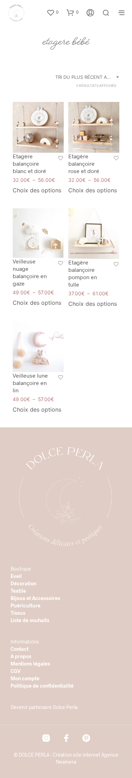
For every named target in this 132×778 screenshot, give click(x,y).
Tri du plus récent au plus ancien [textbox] (88, 77)
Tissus (18, 613)
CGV (16, 671)
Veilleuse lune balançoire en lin (30, 382)
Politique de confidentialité (42, 686)
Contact (20, 649)
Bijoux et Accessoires (35, 598)
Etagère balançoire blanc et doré (29, 163)
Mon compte (25, 678)
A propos (21, 656)
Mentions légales (30, 664)
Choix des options (37, 190)
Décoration (23, 583)
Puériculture (25, 605)
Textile (18, 591)
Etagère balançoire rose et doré (83, 163)
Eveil (16, 576)
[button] (52, 12)
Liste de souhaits (30, 620)
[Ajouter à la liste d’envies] (60, 159)
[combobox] (88, 77)
